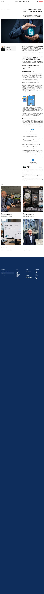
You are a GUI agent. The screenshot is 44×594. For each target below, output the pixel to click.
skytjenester (41, 46)
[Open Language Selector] (37, 1)
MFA (26, 141)
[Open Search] (36, 1)
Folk (28, 1)
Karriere (24, 1)
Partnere (17, 273)
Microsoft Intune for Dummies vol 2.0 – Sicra (33, 59)
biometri (25, 79)
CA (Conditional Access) (36, 121)
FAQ (17, 272)
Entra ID (34, 57)
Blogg (1, 9)
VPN (34, 50)
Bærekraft (17, 271)
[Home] (2, 1)
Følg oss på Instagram (29, 277)
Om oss (26, 1)
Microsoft (37, 62)
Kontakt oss (41, 1)
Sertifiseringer (18, 274)
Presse (17, 276)
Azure (38, 53)
